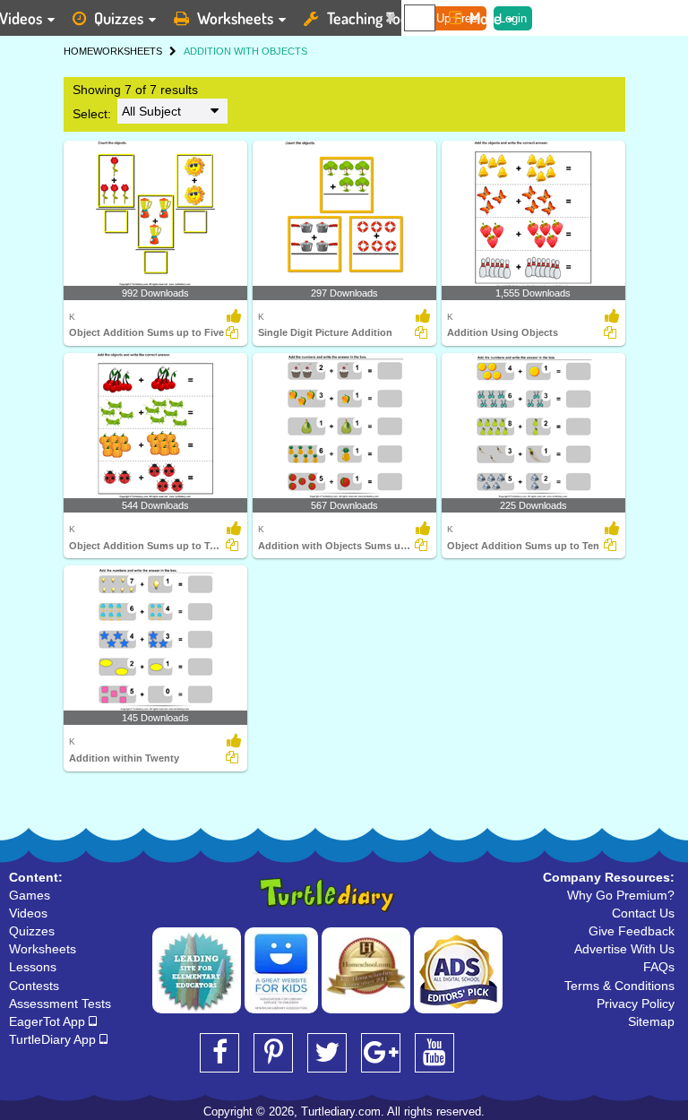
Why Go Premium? (621, 895)
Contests (34, 985)
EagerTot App (49, 1021)
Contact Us (643, 913)
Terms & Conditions (619, 985)
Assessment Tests (60, 1003)
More (485, 18)
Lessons (32, 967)
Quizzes (118, 18)
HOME (78, 51)
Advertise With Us (624, 949)
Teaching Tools (372, 18)
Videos (28, 913)
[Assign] (232, 332)
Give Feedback (632, 931)
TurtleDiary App (54, 1039)
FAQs (659, 967)
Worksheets (235, 18)
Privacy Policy (636, 1003)
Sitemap (651, 1021)
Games (29, 895)
